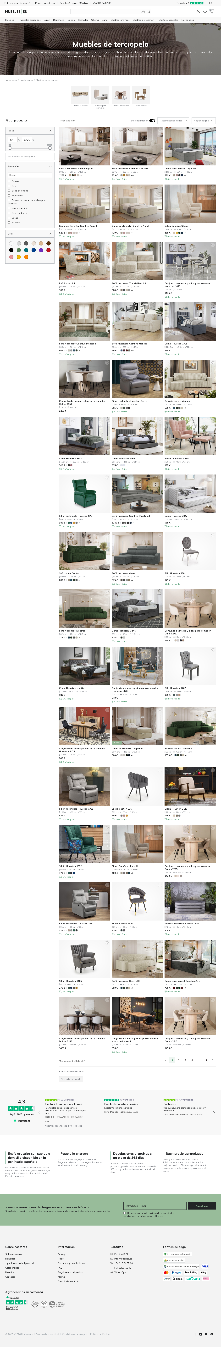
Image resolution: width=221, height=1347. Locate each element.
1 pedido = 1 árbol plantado (20, 1263)
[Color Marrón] (48, 243)
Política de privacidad (47, 1334)
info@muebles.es (123, 1258)
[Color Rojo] (48, 250)
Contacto (10, 1276)
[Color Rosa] (11, 257)
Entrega (62, 1254)
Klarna (61, 1276)
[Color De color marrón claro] (41, 243)
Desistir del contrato (68, 1281)
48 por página (201, 120)
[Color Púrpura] (41, 250)
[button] (198, 11)
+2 (79, 233)
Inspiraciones (26, 80)
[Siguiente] (213, 1060)
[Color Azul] (34, 250)
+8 (185, 175)
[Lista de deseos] (205, 11)
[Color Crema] (34, 243)
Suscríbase (202, 1206)
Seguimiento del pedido (70, 1272)
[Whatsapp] (213, 1334)
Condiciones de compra (74, 1334)
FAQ (60, 1267)
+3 (132, 873)
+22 (132, 175)
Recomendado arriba (171, 120)
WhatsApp (120, 1272)
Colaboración (12, 1267)
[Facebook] (196, 1334)
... (198, 1060)
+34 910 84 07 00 (123, 1263)
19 (205, 1060)
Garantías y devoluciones (71, 1263)
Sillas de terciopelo (71, 1079)
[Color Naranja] (26, 257)
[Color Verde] (19, 250)
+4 (132, 290)
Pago (61, 1258)
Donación (10, 1258)
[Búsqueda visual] (143, 11)
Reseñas (9, 1272)
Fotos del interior (139, 120)
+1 (79, 523)
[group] (67, 1110)
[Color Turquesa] (26, 250)
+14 (132, 350)
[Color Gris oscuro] (26, 243)
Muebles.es (11, 80)
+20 (81, 175)
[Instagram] (202, 1334)
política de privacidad (160, 1213)
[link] (166, 1060)
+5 (185, 233)
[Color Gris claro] (19, 243)
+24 (133, 523)
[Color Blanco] (11, 243)
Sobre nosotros (13, 1254)
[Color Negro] (11, 250)
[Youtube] (207, 1334)
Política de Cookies (100, 1334)
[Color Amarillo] (19, 257)
